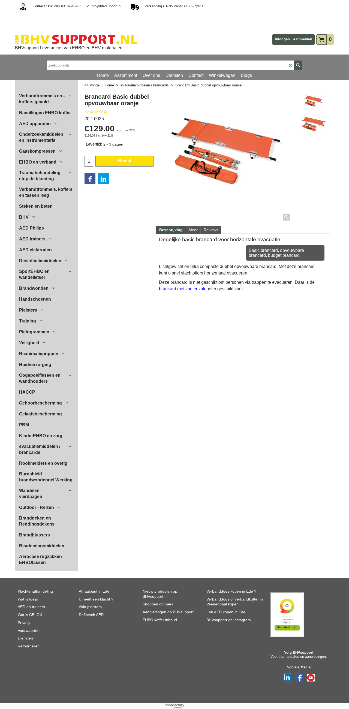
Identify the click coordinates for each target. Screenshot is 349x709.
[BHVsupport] (76, 39)
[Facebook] (90, 178)
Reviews (211, 230)
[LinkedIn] (103, 178)
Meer (193, 230)
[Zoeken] (298, 65)
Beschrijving (171, 230)
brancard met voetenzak (182, 288)
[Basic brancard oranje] (313, 125)
